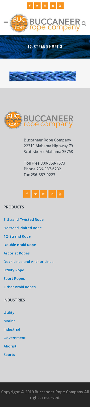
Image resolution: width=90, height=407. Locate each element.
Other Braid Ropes (20, 286)
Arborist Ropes (17, 253)
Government (15, 337)
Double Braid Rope (20, 244)
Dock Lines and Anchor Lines (29, 261)
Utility (9, 312)
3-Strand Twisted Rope (24, 219)
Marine (10, 320)
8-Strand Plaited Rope (23, 227)
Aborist (10, 346)
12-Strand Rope (17, 236)
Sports (9, 354)
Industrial (12, 329)
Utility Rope (14, 269)
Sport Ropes (14, 278)
